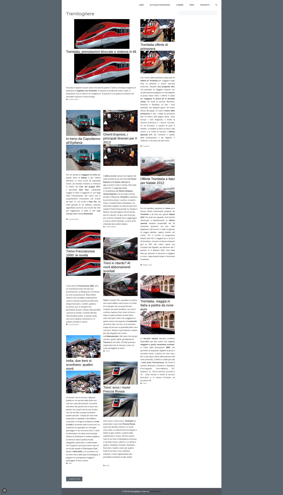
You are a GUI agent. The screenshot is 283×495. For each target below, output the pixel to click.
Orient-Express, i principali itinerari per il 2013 (120, 138)
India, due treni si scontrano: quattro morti (79, 364)
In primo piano (74, 99)
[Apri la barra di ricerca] (216, 5)
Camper (179, 5)
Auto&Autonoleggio (160, 5)
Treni (191, 5)
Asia (70, 463)
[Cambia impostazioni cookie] (4, 490)
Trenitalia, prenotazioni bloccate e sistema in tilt (101, 51)
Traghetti (205, 5)
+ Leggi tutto (74, 479)
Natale (145, 265)
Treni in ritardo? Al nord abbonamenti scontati (116, 267)
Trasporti (146, 146)
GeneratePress (155, 491)
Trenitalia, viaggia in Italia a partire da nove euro (156, 305)
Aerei (141, 5)
